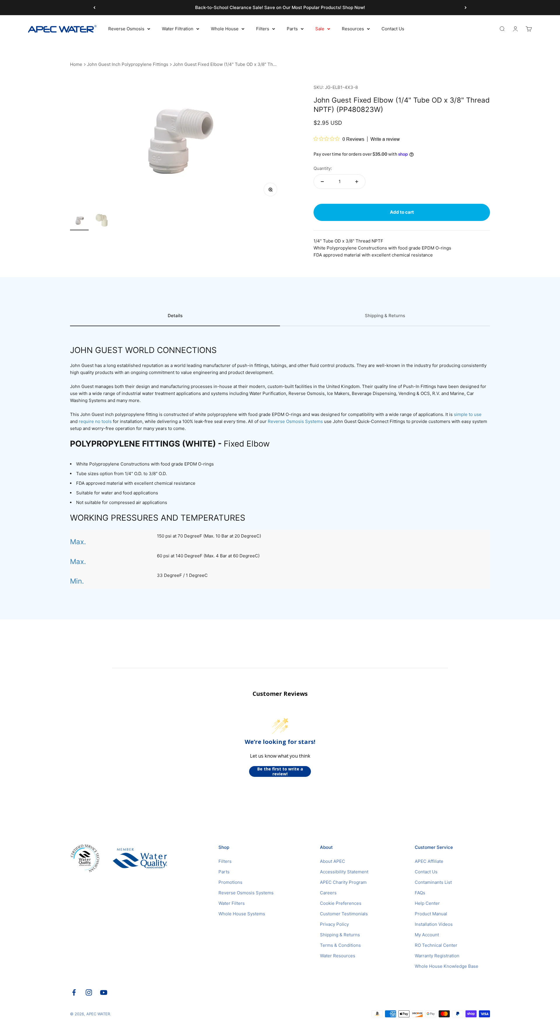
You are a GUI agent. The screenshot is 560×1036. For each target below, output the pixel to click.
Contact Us (393, 28)
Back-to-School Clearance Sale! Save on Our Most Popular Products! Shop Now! (280, 7)
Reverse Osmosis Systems (246, 892)
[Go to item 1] (79, 221)
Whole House (225, 28)
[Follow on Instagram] (89, 992)
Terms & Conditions (340, 945)
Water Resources (337, 955)
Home (76, 64)
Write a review (385, 139)
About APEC (332, 861)
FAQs (420, 892)
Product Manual (431, 913)
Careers (328, 892)
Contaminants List (433, 882)
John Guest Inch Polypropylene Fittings (127, 64)
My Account (427, 934)
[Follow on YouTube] (104, 992)
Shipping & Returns (340, 934)
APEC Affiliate (429, 861)
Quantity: (323, 168)
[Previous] (94, 7)
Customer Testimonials (344, 913)
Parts (292, 28)
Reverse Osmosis (126, 28)
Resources (353, 28)
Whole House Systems (241, 913)
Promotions (230, 882)
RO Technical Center (436, 945)
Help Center (427, 903)
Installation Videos (434, 924)
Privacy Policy (334, 924)
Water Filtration (177, 28)
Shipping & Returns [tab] (385, 315)
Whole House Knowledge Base (446, 966)
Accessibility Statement (344, 872)
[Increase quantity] (356, 182)
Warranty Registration (437, 955)
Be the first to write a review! (280, 771)
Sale (319, 28)
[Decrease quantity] (322, 182)
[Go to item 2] (102, 221)
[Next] (466, 7)
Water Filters (231, 903)
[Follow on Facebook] (74, 992)
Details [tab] (175, 315)
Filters (262, 28)
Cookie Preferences (340, 903)
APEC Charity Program (343, 882)
